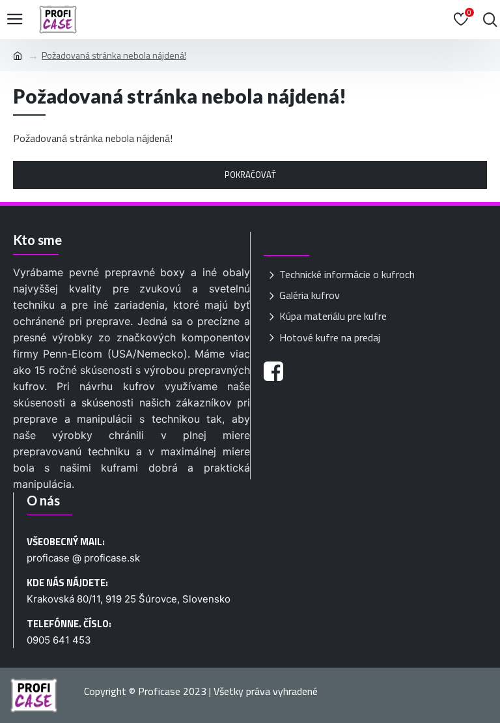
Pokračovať (250, 174)
